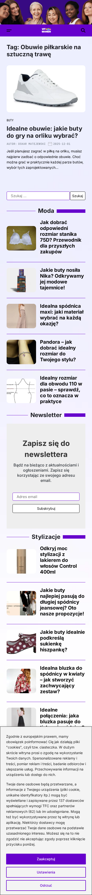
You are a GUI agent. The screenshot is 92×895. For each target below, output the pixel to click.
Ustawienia (46, 872)
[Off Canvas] (9, 31)
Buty (10, 120)
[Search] (83, 30)
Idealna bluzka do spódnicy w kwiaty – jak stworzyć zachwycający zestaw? (62, 679)
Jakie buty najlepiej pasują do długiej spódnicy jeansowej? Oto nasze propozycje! (62, 602)
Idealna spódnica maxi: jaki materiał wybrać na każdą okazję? (61, 315)
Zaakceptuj (46, 859)
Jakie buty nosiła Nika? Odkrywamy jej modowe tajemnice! (62, 279)
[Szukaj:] (38, 196)
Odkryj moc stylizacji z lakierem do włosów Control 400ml (58, 560)
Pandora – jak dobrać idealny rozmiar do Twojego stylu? (58, 351)
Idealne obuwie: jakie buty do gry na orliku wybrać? (44, 132)
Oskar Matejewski (32, 144)
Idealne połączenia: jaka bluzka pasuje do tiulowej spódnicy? (62, 718)
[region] (46, 810)
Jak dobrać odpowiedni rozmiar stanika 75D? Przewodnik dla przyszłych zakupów (60, 237)
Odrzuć (46, 885)
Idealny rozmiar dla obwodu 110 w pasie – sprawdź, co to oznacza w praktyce (61, 389)
